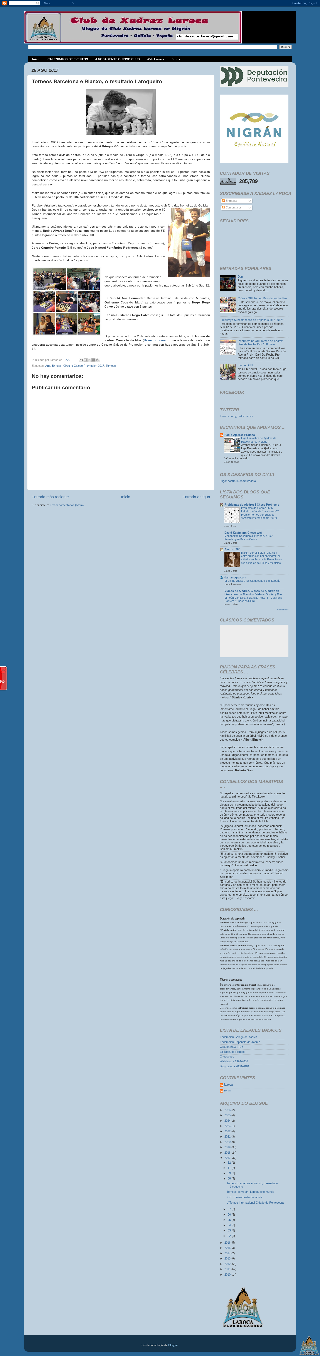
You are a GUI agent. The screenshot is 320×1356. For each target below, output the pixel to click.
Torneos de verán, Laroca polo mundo (250, 1191)
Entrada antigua (196, 497)
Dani (240, 276)
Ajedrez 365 (232, 549)
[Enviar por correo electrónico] (81, 360)
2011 (227, 1269)
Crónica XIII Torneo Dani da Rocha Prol (262, 298)
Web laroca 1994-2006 (234, 1061)
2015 (227, 1247)
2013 (227, 1258)
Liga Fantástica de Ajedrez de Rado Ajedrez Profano (258, 440)
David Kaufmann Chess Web (243, 532)
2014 (227, 1253)
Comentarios (233, 207)
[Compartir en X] (89, 360)
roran (227, 1090)
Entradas (231, 200)
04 (230, 1225)
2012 (227, 1264)
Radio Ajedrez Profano (239, 434)
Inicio (36, 59)
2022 (227, 1131)
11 (230, 1167)
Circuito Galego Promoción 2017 (83, 365)
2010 (227, 1274)
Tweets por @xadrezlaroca (236, 416)
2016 (227, 1242)
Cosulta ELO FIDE (231, 1046)
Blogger (173, 1345)
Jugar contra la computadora (238, 481)
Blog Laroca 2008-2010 (234, 1066)
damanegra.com (235, 577)
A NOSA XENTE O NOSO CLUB (117, 59)
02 (230, 1236)
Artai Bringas (53, 365)
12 (230, 1162)
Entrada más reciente (50, 497)
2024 (227, 1120)
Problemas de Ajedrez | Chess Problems (251, 504)
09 (230, 1173)
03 (230, 1230)
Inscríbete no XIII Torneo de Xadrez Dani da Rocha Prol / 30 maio (260, 343)
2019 (227, 1147)
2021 (227, 1136)
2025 (227, 1115)
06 (230, 1214)
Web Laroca (155, 59)
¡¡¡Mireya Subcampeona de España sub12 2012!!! (253, 320)
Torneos (111, 365)
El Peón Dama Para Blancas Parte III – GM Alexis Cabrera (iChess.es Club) (253, 599)
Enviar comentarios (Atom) (67, 505)
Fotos (176, 59)
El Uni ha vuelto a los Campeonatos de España (252, 580)
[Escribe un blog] (85, 360)
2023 (227, 1126)
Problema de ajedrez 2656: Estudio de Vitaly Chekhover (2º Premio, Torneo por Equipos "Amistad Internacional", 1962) (260, 513)
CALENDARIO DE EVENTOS (67, 59)
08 (230, 1178)
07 (230, 1209)
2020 (227, 1142)
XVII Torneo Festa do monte (244, 1197)
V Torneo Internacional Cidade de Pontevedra (255, 1202)
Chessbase (227, 1056)
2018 (227, 1152)
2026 (227, 1110)
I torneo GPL (246, 365)
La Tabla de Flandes (232, 1051)
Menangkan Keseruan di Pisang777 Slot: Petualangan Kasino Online (248, 538)
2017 (227, 1157)
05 (230, 1219)
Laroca (228, 1084)
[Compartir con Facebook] (93, 360)
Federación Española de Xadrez (240, 1042)
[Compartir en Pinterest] (98, 360)
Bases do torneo (155, 340)
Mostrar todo (282, 609)
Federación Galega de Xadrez (238, 1037)
